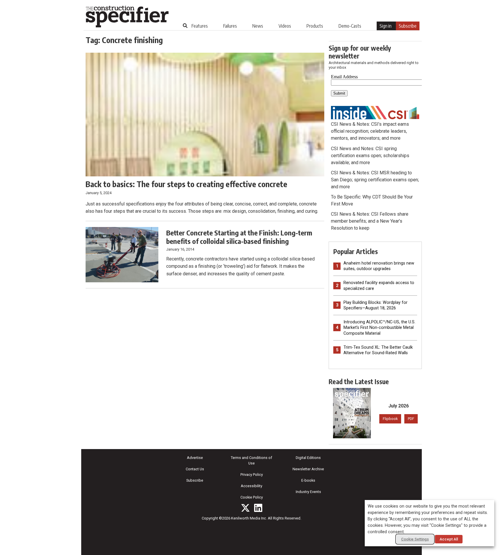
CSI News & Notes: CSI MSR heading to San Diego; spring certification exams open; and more (375, 179)
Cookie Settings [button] (415, 539)
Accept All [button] (449, 539)
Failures (230, 26)
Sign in (386, 26)
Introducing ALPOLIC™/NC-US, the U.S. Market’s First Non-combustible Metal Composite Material (379, 328)
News (257, 26)
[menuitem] (200, 25)
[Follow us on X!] (245, 508)
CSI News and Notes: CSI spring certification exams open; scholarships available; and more (370, 155)
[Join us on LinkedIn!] (258, 508)
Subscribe (408, 26)
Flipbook (390, 418)
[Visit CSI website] (375, 112)
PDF (411, 418)
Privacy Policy (251, 474)
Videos (285, 26)
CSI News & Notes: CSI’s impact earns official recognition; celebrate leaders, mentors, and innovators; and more (370, 131)
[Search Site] (185, 25)
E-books (308, 480)
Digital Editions (308, 457)
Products (315, 26)
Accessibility (251, 486)
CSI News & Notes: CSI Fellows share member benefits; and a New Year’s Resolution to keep (369, 221)
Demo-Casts (350, 26)
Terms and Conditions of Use (251, 460)
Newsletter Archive (308, 469)
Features (200, 26)
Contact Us (195, 469)
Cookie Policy (251, 497)
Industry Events (308, 492)
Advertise (195, 457)
